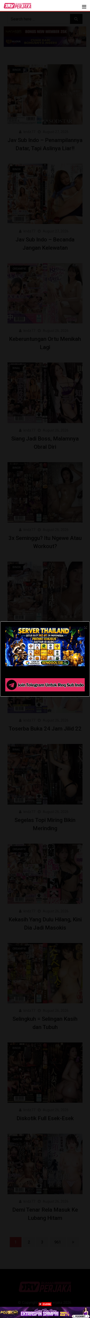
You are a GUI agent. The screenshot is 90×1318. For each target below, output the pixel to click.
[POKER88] (45, 1312)
